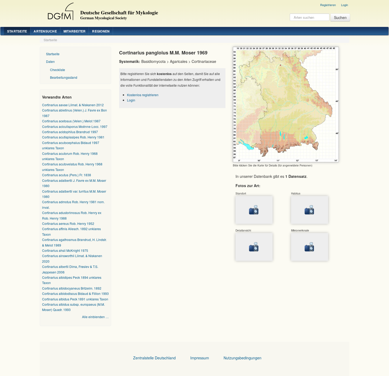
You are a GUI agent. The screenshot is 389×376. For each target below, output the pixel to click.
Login (344, 5)
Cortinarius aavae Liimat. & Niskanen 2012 (73, 105)
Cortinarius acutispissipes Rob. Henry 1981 (73, 137)
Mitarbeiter (75, 31)
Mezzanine (102, 10)
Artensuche (45, 31)
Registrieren (328, 5)
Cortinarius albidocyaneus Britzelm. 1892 (71, 288)
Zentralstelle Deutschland (154, 357)
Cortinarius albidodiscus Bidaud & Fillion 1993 (75, 293)
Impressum (199, 357)
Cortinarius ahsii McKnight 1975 (65, 250)
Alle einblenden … (95, 316)
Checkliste (57, 69)
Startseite (17, 31)
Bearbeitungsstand (63, 77)
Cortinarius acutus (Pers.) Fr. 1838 (66, 175)
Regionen (101, 31)
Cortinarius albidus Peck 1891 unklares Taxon (75, 299)
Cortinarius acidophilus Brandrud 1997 (70, 131)
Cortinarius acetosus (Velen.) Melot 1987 (71, 121)
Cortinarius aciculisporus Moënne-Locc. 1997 (74, 126)
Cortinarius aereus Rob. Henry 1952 (68, 223)
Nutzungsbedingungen (242, 357)
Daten (50, 61)
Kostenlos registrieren (143, 94)
